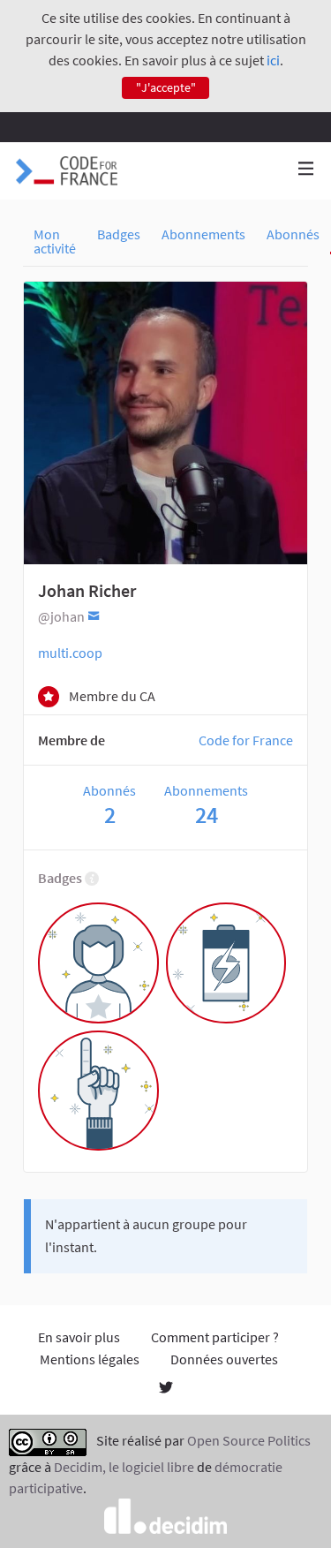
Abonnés (293, 234)
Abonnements (203, 234)
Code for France (246, 740)
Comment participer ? (215, 1337)
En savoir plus (79, 1337)
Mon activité (55, 241)
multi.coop (70, 652)
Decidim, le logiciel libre (124, 1467)
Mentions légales (89, 1359)
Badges (118, 234)
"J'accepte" (166, 87)
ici (273, 60)
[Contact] (94, 615)
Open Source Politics (249, 1441)
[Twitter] (166, 1389)
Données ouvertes (224, 1359)
